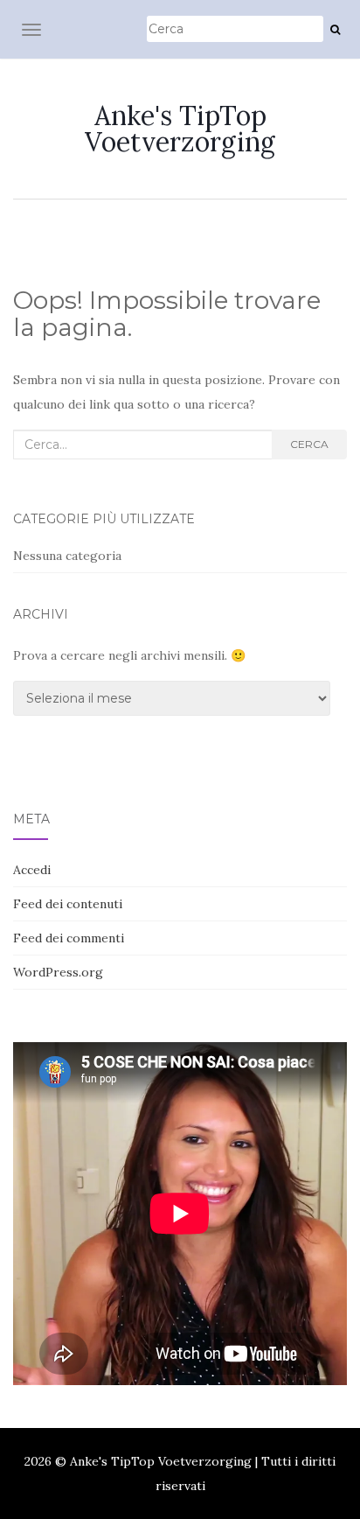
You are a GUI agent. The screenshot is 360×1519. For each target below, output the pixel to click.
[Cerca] (335, 30)
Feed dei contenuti (67, 904)
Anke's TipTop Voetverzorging (180, 128)
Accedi (32, 870)
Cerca (309, 444)
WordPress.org (58, 972)
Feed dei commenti (68, 938)
